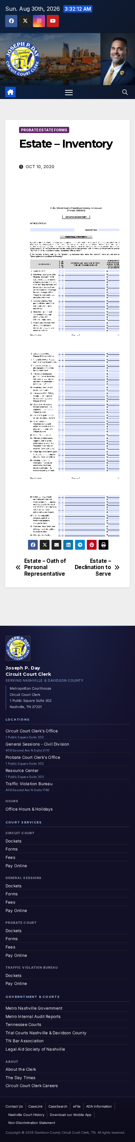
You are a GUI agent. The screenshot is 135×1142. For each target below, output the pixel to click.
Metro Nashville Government (34, 1008)
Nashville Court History (26, 1115)
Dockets (13, 841)
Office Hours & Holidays (29, 809)
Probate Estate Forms (44, 130)
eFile (77, 1106)
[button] (125, 92)
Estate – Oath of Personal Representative (45, 567)
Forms (12, 849)
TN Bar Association (25, 1040)
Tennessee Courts (23, 1024)
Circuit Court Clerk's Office (32, 731)
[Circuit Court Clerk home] (18, 648)
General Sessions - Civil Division (38, 744)
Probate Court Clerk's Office (33, 757)
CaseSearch (58, 1106)
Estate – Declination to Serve (93, 567)
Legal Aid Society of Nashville (35, 1049)
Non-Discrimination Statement (31, 1123)
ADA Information (99, 1106)
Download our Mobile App (70, 1115)
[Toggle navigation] (68, 92)
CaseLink (35, 1106)
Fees (10, 857)
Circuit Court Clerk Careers (32, 1085)
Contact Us (14, 1106)
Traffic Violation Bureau (29, 783)
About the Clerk (21, 1069)
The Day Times (21, 1077)
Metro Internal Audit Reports (33, 1016)
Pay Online (16, 865)
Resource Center (22, 770)
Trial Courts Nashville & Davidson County (46, 1032)
